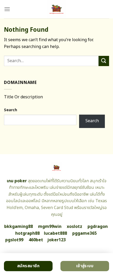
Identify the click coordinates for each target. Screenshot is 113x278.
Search (10, 110)
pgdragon (98, 226)
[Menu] (7, 9)
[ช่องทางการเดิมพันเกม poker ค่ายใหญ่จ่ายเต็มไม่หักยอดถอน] (57, 9)
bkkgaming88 (18, 226)
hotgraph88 (27, 233)
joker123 (56, 240)
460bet (36, 240)
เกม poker (17, 181)
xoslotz (74, 226)
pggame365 (84, 233)
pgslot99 (14, 240)
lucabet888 (55, 233)
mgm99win (49, 226)
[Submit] (104, 61)
